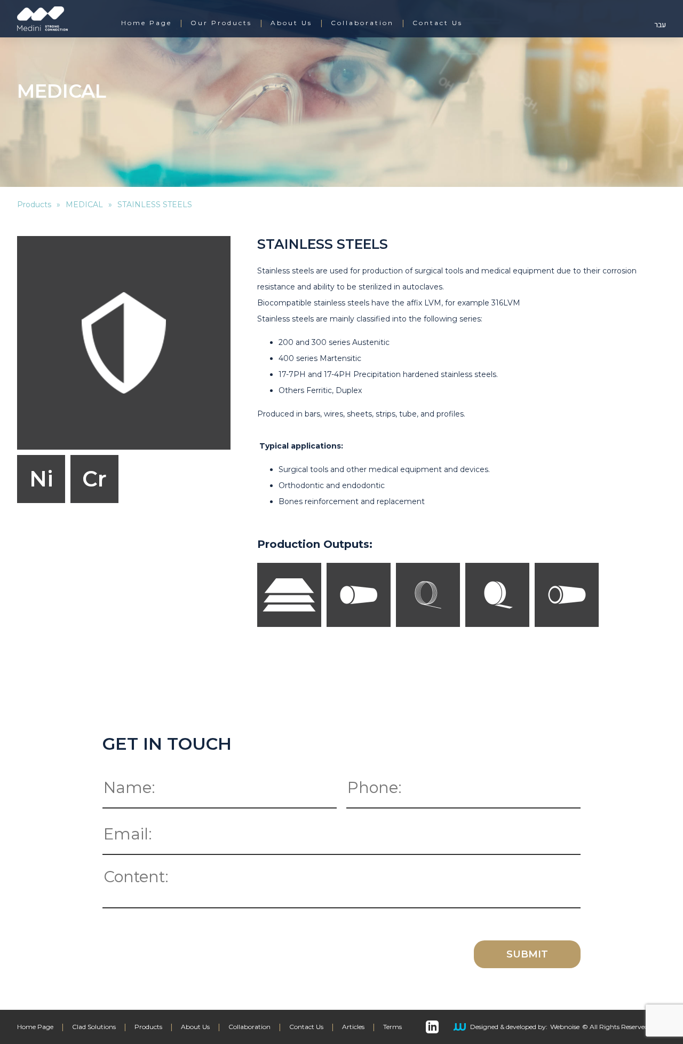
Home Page (146, 23)
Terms (392, 1027)
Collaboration (362, 23)
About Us (291, 23)
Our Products (221, 23)
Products (34, 204)
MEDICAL (84, 204)
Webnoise (564, 1027)
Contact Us (437, 23)
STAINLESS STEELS (154, 204)
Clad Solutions (94, 1027)
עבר (660, 24)
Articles (353, 1027)
